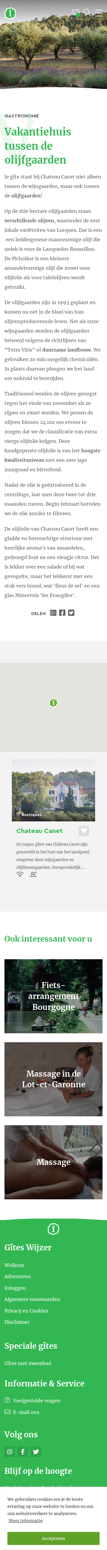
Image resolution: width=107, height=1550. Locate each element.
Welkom (14, 1265)
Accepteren (53, 1538)
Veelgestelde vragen (36, 1401)
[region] (53, 1518)
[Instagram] (9, 1452)
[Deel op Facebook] (63, 614)
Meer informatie (26, 1520)
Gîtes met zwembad (27, 1363)
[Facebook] (23, 1452)
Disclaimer (16, 1322)
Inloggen (15, 1288)
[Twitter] (36, 1452)
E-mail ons (25, 1412)
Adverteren (17, 1276)
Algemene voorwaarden (32, 1299)
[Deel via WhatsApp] (54, 614)
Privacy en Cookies (26, 1310)
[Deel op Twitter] (72, 614)
